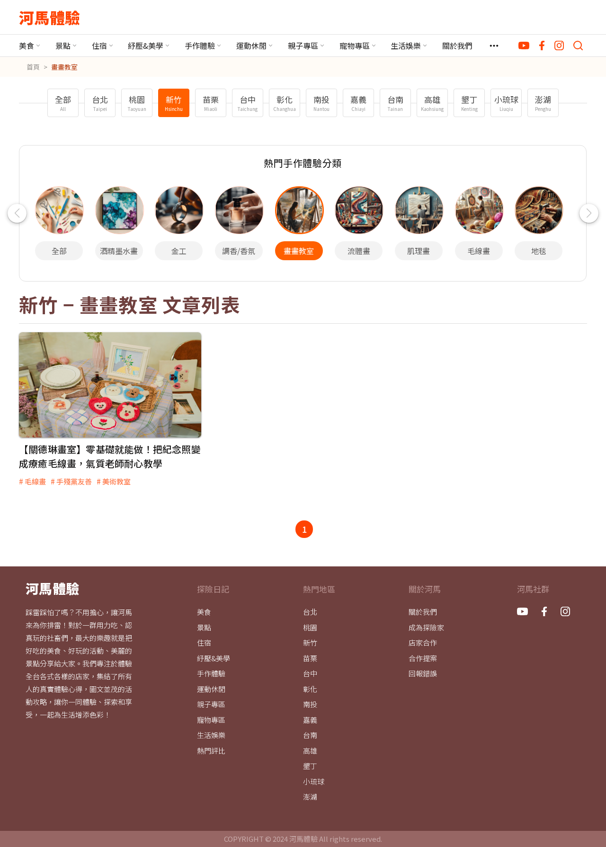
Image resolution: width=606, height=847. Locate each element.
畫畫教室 (64, 67)
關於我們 (457, 45)
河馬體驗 (49, 17)
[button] (16, 213)
